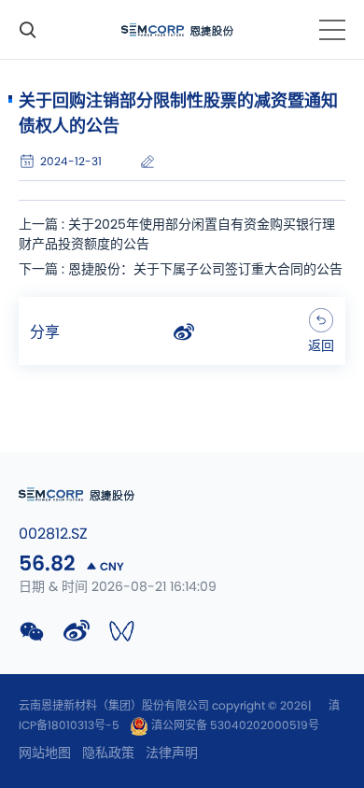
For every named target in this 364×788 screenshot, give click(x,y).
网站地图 (45, 753)
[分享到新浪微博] (184, 332)
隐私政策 (108, 753)
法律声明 (172, 753)
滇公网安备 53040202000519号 (233, 725)
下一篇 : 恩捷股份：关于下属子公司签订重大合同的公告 (181, 269)
